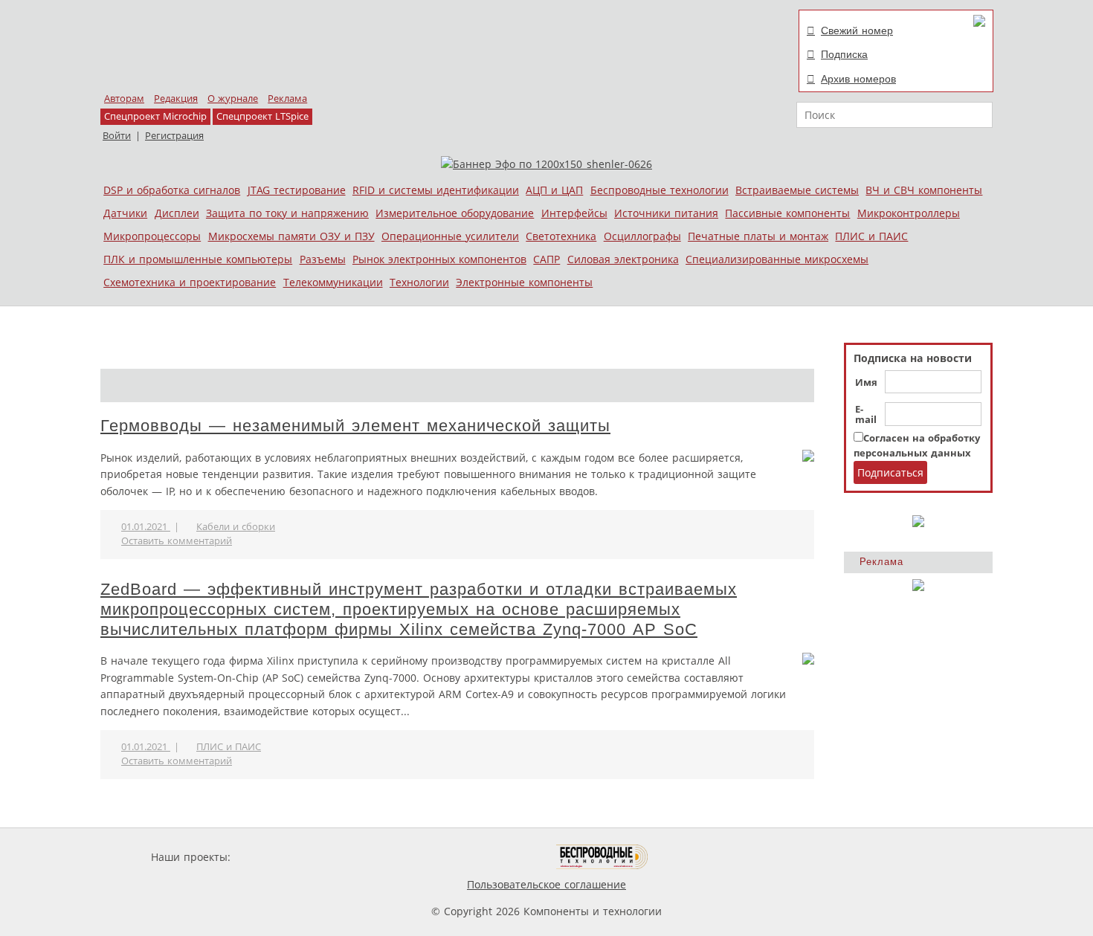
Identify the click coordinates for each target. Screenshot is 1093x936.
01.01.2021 (145, 526)
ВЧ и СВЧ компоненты (923, 190)
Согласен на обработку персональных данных (917, 445)
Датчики (125, 213)
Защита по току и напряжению (287, 213)
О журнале (232, 98)
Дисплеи (177, 213)
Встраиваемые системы (797, 190)
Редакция (176, 98)
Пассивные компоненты (787, 213)
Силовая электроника (623, 259)
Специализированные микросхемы (777, 259)
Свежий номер (857, 30)
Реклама (287, 98)
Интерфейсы (574, 213)
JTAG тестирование (297, 190)
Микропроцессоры (152, 236)
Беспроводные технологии (659, 190)
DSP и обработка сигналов (171, 190)
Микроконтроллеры (908, 213)
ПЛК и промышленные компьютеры (197, 259)
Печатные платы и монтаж (758, 236)
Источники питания (666, 213)
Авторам (124, 98)
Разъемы (323, 259)
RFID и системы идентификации (435, 190)
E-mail (866, 414)
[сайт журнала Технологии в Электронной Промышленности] (376, 857)
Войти (117, 135)
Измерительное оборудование (454, 213)
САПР (546, 259)
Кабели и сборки (235, 526)
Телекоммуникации (333, 282)
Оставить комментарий (176, 541)
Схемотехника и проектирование (189, 282)
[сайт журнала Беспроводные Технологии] (602, 857)
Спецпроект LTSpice (262, 116)
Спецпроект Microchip (155, 116)
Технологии (419, 282)
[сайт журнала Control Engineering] (701, 857)
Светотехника (561, 236)
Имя (866, 383)
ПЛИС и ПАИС (871, 236)
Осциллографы (642, 236)
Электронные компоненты (524, 282)
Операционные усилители (450, 236)
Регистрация (174, 135)
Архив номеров (858, 79)
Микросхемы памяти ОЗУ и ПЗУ (291, 236)
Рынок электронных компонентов (439, 259)
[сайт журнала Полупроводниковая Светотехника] (486, 857)
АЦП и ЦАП (554, 190)
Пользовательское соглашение (546, 884)
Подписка (844, 54)
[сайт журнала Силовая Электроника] (282, 857)
